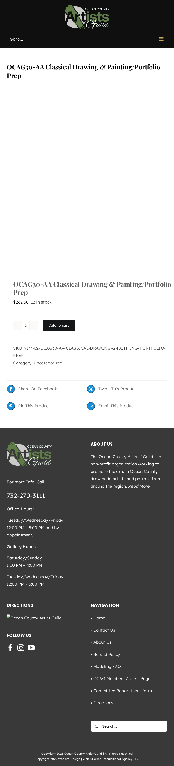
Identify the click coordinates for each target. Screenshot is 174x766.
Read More (138, 486)
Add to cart (59, 325)
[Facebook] (10, 647)
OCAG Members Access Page (121, 678)
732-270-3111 (26, 495)
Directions (103, 702)
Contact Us (104, 630)
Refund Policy (106, 654)
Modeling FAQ (107, 666)
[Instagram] (20, 647)
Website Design (69, 759)
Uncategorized (48, 363)
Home (99, 617)
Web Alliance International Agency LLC (111, 759)
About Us (102, 642)
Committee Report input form (122, 690)
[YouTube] (31, 647)
